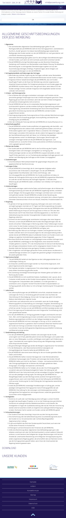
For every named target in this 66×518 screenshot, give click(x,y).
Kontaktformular (33, 491)
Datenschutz (33, 503)
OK (33, 20)
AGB (33, 508)
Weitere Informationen (18, 14)
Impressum (33, 499)
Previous (2, 467)
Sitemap (33, 495)
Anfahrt (33, 486)
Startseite (33, 482)
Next (63, 467)
